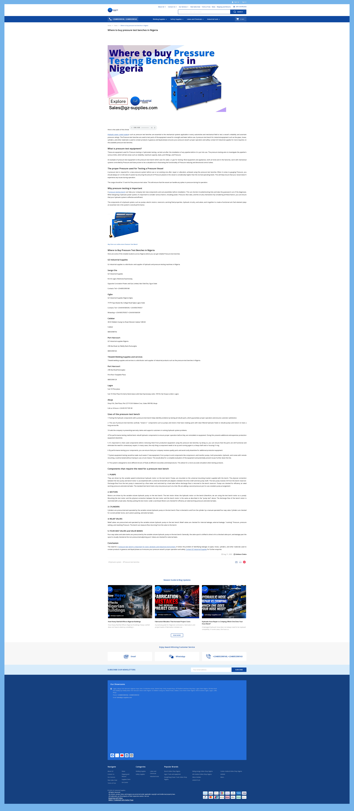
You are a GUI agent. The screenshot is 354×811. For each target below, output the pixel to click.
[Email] (236, 562)
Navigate (112, 766)
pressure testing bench (117, 192)
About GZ (161, 7)
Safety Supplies (176, 19)
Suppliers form (126, 779)
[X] (117, 755)
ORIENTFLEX (196, 780)
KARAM (222, 774)
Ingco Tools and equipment (172, 774)
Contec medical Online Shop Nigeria (231, 771)
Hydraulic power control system (118, 134)
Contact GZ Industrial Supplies (196, 549)
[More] (165, 6)
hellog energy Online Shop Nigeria (202, 771)
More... (222, 777)
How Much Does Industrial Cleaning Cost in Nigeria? (126, 586)
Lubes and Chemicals (194, 19)
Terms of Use (206, 7)
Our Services (183, 7)
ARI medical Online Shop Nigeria (202, 774)
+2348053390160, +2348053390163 (128, 695)
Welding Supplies (159, 19)
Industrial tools (212, 19)
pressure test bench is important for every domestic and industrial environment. (147, 547)
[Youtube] (122, 755)
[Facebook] (112, 755)
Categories (140, 766)
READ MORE (177, 635)
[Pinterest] (244, 562)
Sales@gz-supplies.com (124, 697)
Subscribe (239, 670)
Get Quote (125, 782)
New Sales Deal (195, 7)
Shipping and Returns (224, 7)
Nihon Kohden (196, 777)
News (213, 7)
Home (109, 25)
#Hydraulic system (114, 562)
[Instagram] (131, 755)
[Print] (240, 562)
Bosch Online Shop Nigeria (172, 771)
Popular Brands (171, 766)
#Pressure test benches (131, 562)
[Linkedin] (127, 755)
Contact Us (171, 7)
